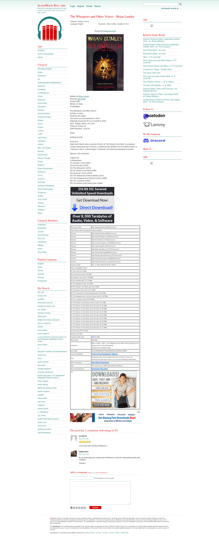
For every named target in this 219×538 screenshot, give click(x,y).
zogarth (41, 395)
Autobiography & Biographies (50, 83)
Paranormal (42, 155)
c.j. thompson (43, 412)
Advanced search (168, 8)
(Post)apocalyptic (45, 69)
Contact (105, 533)
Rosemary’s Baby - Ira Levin (154, 54)
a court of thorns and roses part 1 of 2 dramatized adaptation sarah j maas (52, 339)
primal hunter (43, 409)
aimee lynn (42, 422)
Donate (97, 6)
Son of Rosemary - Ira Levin (154, 50)
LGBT (40, 134)
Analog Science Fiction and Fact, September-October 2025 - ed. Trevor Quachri (161, 46)
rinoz (40, 358)
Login (72, 6)
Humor (40, 127)
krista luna (42, 355)
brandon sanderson (46, 372)
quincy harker (43, 362)
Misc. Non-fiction (44, 148)
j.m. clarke (42, 310)
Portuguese (42, 281)
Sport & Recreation (45, 189)
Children (41, 50)
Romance (42, 172)
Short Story (42, 252)
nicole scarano (44, 391)
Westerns (41, 206)
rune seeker (42, 345)
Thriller (40, 196)
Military (41, 245)
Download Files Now (100, 369)
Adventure (42, 76)
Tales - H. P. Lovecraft (151, 57)
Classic (41, 232)
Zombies (41, 210)
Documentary (43, 235)
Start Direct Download (100, 362)
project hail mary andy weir (48, 320)
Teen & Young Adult (45, 54)
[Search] (180, 4)
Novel (40, 249)
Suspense (42, 193)
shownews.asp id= (45, 303)
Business (41, 86)
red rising (41, 402)
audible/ (41, 299)
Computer (42, 89)
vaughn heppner (44, 369)
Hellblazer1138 (109, 31)
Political (41, 165)
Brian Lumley (111, 24)
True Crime (42, 199)
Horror (86, 21)
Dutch (40, 267)
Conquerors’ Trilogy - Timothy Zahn (157, 69)
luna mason (42, 330)
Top (138, 412)
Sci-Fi (40, 175)
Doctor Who (42, 103)
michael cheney (44, 313)
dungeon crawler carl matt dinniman (52, 351)
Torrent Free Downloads (101, 354)
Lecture (41, 131)
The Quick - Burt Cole (151, 73)
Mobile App (124, 533)
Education (42, 107)
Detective (41, 100)
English (41, 264)
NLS (127, 24)
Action (40, 72)
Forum (89, 6)
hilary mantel (43, 381)
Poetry (40, 162)
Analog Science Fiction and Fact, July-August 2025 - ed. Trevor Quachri (161, 101)
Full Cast (41, 238)
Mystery (41, 151)
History (40, 120)
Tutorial (41, 203)
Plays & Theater (44, 158)
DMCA (117, 533)
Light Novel (42, 138)
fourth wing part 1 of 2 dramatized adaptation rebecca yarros (51, 377)
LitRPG (41, 144)
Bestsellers (42, 228)
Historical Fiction (44, 117)
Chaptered (121, 24)
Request (80, 6)
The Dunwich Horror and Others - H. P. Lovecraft (162, 66)
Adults (40, 57)
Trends (111, 533)
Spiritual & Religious (46, 186)
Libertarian (42, 242)
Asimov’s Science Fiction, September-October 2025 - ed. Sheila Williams (161, 40)
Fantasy (80, 21)
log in (94, 473)
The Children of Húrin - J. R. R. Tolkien (158, 82)
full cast (41, 292)
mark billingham (44, 433)
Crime (40, 96)
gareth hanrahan (44, 429)
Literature (41, 141)
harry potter (42, 398)
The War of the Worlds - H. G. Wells (157, 85)
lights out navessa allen (47, 388)
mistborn (41, 405)
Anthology (42, 225)
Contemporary (43, 93)
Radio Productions (45, 168)
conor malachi (43, 334)
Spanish (41, 274)
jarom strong (43, 385)
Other (40, 213)
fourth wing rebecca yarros (48, 419)
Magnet (115, 354)
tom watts (41, 365)
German (41, 277)
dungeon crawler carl (46, 306)
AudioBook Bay (51, 5)
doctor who (42, 296)
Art (39, 79)
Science (41, 179)
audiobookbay (90, 533)
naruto (40, 327)
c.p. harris (42, 415)
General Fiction (44, 114)
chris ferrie (42, 426)
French (40, 271)
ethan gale (42, 316)
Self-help (41, 182)
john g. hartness (44, 323)
